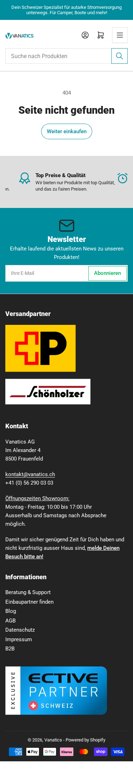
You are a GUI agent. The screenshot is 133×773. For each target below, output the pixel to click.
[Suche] (119, 56)
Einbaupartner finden (29, 602)
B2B (10, 648)
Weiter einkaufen (67, 131)
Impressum (18, 639)
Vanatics (53, 740)
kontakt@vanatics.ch (30, 474)
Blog (10, 611)
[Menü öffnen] (120, 35)
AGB (10, 620)
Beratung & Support (28, 592)
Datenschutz (20, 630)
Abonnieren (107, 273)
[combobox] (66, 56)
